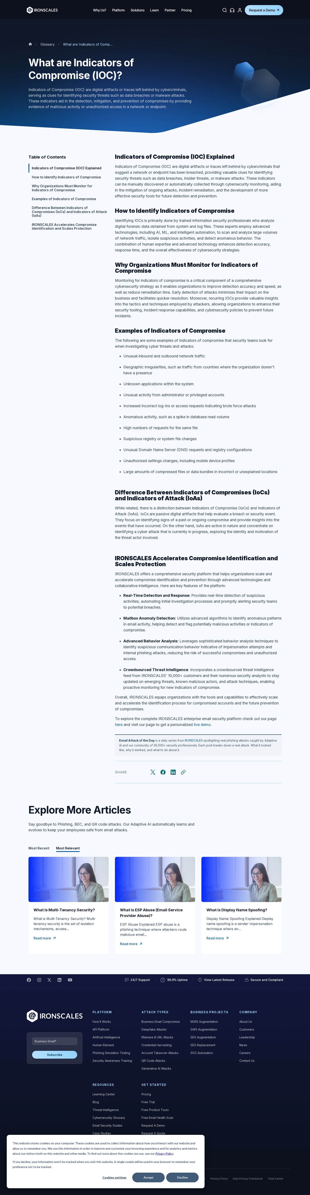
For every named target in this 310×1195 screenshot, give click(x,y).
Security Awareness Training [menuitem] (112, 1060)
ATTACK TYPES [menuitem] (155, 1012)
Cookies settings (114, 1177)
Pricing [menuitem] (146, 1094)
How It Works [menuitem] (102, 1021)
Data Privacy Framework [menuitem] (248, 1178)
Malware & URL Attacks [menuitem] (157, 1037)
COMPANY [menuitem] (248, 1012)
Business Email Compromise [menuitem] (161, 1021)
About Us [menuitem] (245, 1021)
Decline (182, 1177)
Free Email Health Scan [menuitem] (157, 1117)
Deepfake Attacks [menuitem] (154, 1029)
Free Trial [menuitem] (148, 1102)
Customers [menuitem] (246, 1029)
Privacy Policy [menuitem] (219, 1178)
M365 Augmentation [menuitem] (204, 1021)
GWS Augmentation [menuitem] (203, 1029)
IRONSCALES (194, 740)
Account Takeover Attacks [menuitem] (160, 1053)
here (119, 724)
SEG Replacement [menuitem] (202, 1045)
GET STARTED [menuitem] (154, 1084)
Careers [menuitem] (245, 1053)
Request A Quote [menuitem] (153, 1133)
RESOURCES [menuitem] (103, 1084)
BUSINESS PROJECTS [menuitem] (209, 1012)
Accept (149, 1177)
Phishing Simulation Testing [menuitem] (111, 1053)
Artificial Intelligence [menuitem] (106, 1037)
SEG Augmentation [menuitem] (203, 1037)
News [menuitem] (243, 1045)
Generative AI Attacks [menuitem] (156, 1068)
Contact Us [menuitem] (247, 1060)
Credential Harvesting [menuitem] (157, 1045)
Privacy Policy (164, 1153)
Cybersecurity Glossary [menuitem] (109, 1117)
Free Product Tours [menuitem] (155, 1110)
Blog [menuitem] (96, 1102)
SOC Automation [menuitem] (201, 1053)
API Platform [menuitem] (101, 1029)
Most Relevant (68, 848)
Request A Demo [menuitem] (153, 1125)
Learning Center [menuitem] (104, 1094)
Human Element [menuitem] (103, 1045)
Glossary (47, 44)
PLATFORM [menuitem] (102, 1012)
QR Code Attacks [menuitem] (153, 1060)
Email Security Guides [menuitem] (107, 1125)
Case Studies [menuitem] (102, 1133)
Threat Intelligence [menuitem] (106, 1110)
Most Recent (38, 848)
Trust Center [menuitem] (275, 1178)
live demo (202, 724)
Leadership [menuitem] (247, 1037)
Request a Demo (262, 10)
